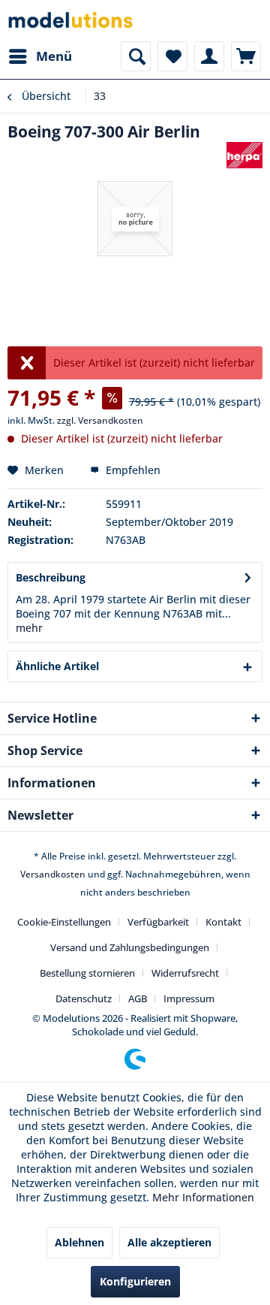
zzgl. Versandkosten (100, 420)
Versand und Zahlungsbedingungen (129, 947)
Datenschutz (84, 998)
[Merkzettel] (173, 56)
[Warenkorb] (246, 56)
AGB (137, 998)
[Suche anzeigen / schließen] (136, 56)
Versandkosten (53, 874)
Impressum (189, 998)
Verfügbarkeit (158, 922)
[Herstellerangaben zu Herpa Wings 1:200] (244, 155)
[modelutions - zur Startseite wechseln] (71, 21)
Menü (54, 56)
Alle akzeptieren (170, 1242)
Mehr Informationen (203, 1197)
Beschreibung (51, 577)
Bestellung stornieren (87, 973)
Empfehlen (131, 470)
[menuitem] (40, 56)
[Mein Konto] (209, 56)
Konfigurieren (135, 1281)
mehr (29, 628)
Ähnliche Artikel (57, 666)
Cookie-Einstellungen (64, 922)
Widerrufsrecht (185, 973)
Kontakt (224, 922)
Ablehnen (79, 1242)
